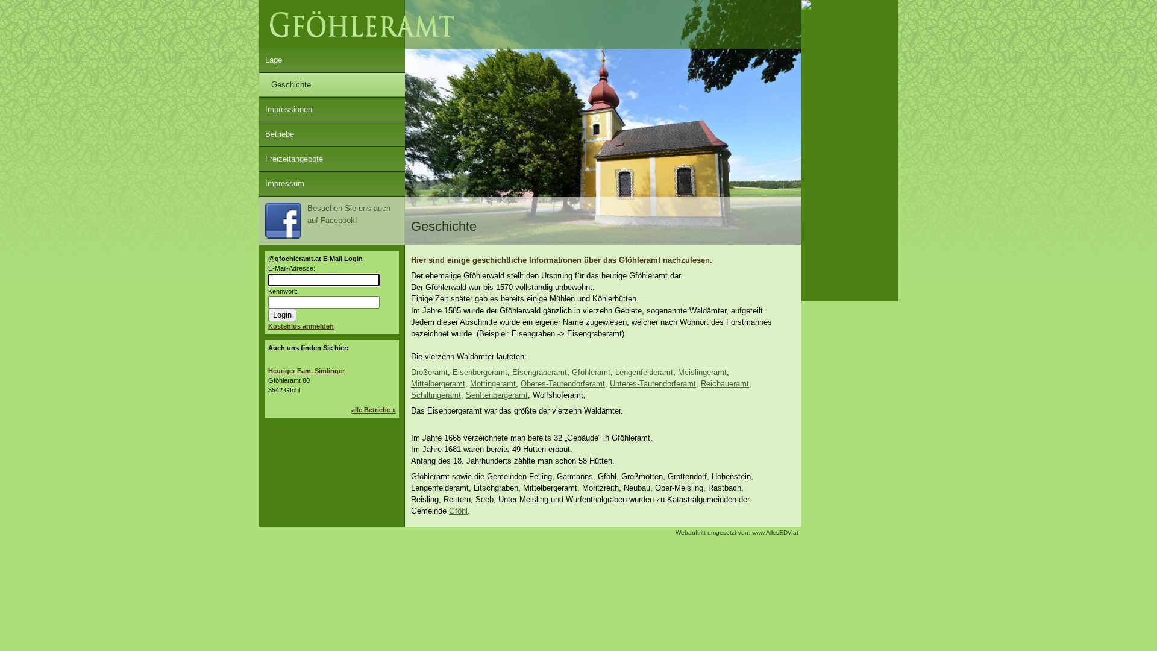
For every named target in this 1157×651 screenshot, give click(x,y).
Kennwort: (283, 291)
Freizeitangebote (294, 158)
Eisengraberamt (539, 372)
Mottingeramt (493, 383)
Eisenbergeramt (480, 372)
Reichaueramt (725, 383)
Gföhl (458, 510)
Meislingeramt (702, 372)
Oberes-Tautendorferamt (563, 383)
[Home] (530, 46)
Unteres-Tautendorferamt (653, 383)
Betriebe (279, 134)
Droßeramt (429, 372)
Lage (273, 59)
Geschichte (291, 84)
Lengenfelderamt (644, 372)
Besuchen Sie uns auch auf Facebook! (348, 214)
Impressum (284, 183)
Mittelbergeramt (438, 383)
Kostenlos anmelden (301, 326)
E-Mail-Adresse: (291, 268)
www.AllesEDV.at (737, 532)
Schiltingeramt (436, 395)
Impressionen (288, 109)
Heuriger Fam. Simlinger (306, 370)
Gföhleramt (591, 372)
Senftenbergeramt (497, 395)
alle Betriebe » (373, 410)
